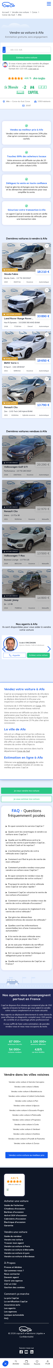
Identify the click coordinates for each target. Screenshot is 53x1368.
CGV (6, 1284)
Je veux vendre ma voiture (26, 790)
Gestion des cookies (14, 1287)
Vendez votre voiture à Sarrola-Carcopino (26, 1082)
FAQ (6, 1318)
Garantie (8, 1225)
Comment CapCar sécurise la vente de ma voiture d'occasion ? (26, 893)
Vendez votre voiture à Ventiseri (26, 1129)
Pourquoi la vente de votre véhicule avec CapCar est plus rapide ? (25, 885)
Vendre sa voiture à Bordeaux (19, 1256)
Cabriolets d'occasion (15, 1218)
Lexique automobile (14, 1315)
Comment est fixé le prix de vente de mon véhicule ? (26, 860)
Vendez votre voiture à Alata (26, 1086)
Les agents (10, 1308)
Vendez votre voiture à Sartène (26, 1134)
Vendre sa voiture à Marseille (19, 1249)
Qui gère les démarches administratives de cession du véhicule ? (26, 918)
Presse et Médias (13, 1267)
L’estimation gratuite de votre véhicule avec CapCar (22, 852)
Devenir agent (11, 1277)
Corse (27, 101)
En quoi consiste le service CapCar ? (25, 826)
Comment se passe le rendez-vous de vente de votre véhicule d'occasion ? (26, 901)
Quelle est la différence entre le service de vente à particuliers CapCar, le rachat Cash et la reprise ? (25, 842)
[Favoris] (47, 246)
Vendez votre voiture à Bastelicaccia (26, 1091)
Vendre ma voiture (13, 1239)
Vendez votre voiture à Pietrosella (26, 1115)
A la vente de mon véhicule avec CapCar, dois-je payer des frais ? (23, 937)
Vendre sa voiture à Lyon (16, 1253)
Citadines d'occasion (14, 1208)
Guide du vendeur (13, 1236)
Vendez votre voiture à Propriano (26, 1120)
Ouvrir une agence (13, 1280)
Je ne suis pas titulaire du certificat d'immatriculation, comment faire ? (25, 946)
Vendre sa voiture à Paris (17, 1246)
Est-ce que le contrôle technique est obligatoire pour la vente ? (25, 954)
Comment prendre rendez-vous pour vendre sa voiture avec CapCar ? (25, 868)
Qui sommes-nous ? (14, 1270)
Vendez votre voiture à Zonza (26, 1143)
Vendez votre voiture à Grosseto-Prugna (26, 1110)
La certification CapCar (16, 1301)
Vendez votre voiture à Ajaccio (26, 1105)
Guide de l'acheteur (14, 1205)
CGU (14, 1284)
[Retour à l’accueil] (8, 4)
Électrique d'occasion (14, 1222)
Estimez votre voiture (38, 655)
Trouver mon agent (14, 1243)
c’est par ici (33, 68)
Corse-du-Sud (18, 101)
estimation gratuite (26, 762)
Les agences (10, 1311)
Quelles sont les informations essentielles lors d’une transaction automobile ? (23, 928)
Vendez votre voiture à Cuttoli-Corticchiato (26, 1096)
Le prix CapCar (11, 1298)
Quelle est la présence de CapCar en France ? (25, 962)
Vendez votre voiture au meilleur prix (26, 1155)
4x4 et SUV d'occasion (15, 1215)
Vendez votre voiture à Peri (26, 1101)
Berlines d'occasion (14, 1212)
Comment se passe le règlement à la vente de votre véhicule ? (25, 910)
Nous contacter (12, 1274)
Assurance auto (12, 1305)
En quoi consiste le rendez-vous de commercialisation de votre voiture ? (24, 877)
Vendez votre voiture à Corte (26, 1124)
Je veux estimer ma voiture (26, 799)
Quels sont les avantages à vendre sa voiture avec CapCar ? (26, 833)
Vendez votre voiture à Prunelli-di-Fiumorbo (26, 1139)
